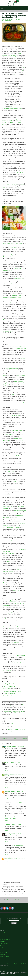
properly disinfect (8, 331)
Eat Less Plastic (7, 688)
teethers (5, 619)
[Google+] (4, 909)
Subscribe (2, 935)
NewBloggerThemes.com (7, 973)
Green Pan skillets (18, 278)
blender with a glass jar (18, 295)
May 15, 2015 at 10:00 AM (15, 834)
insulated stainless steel (15, 364)
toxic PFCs (15, 481)
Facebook (6, 711)
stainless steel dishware (12, 368)
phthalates (4, 55)
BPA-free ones (16, 590)
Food (3, 20)
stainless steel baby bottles (18, 346)
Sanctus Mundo (21, 375)
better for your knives (8, 320)
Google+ (23, 729)
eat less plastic (22, 19)
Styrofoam (6, 184)
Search (2, 937)
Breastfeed (6, 583)
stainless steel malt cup (9, 302)
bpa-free (17, 19)
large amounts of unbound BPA (11, 627)
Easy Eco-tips (3, 954)
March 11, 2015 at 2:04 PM (18, 746)
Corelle (22, 383)
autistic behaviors (6, 119)
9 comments (8, 20)
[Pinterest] (10, 909)
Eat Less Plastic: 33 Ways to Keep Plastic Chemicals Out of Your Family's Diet (14, 15)
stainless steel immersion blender (12, 297)
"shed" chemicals (15, 642)
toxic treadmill (19, 71)
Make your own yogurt (9, 553)
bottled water (9, 434)
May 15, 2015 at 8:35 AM (15, 824)
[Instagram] (12, 909)
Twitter (22, 711)
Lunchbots (21, 440)
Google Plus (12, 711)
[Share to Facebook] (7, 733)
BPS (24, 67)
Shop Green (3, 945)
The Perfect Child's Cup (9, 686)
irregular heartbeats (7, 120)
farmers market (10, 471)
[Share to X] (5, 733)
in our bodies (12, 55)
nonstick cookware (13, 261)
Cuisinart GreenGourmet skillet (16, 280)
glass (8, 346)
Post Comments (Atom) (13, 900)
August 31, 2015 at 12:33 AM (18, 858)
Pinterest (17, 711)
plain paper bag (7, 486)
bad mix (14, 394)
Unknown (7, 791)
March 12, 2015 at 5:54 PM (17, 791)
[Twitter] (7, 909)
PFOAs (10, 494)
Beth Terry (16, 74)
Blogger (2, 971)
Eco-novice (14, 970)
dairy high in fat (12, 601)
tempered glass (7, 385)
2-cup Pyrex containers (20, 510)
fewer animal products (9, 600)
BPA (20, 53)
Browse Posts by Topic (5, 939)
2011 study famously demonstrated (13, 108)
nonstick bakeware (13, 247)
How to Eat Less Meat (8, 696)
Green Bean (8, 746)
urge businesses (7, 670)
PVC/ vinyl (11, 184)
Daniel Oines (18, 727)
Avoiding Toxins (10, 19)
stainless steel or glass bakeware (11, 253)
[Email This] (3, 733)
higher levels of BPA (20, 172)
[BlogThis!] (4, 733)
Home (14, 738)
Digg (11, 731)
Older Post (24, 738)
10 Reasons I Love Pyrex (9, 693)
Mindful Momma (9, 774)
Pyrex (22, 446)
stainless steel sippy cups (19, 348)
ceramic (5, 364)
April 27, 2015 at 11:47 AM (18, 802)
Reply (6, 759)
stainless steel (15, 430)
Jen (6, 763)
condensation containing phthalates (12, 243)
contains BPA (9, 540)
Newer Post (4, 738)
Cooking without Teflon (9, 684)
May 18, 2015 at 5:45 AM (17, 845)
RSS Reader (16, 713)
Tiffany (7, 824)
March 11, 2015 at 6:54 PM (13, 763)
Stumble (5, 731)
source (10, 106)
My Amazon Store (4, 956)
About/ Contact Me (5, 932)
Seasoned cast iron (8, 256)
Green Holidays (4, 952)
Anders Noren (11, 972)
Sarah (6, 834)
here (12, 723)
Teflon (22, 184)
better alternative (7, 506)
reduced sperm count (16, 119)
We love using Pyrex (15, 415)
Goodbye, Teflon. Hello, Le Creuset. (12, 691)
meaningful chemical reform (18, 655)
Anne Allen (8, 858)
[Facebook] (1, 909)
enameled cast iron (8, 270)
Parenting (2, 941)
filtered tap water (10, 429)
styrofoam (22, 358)
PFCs (15, 184)
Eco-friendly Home (5, 950)
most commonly (12, 57)
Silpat (12, 255)
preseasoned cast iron (19, 268)
